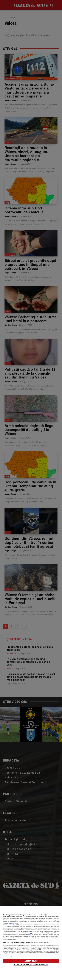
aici (31, 933)
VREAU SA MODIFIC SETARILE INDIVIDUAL (31, 965)
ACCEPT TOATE (31, 961)
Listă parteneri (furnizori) (10, 956)
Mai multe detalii (13, 923)
